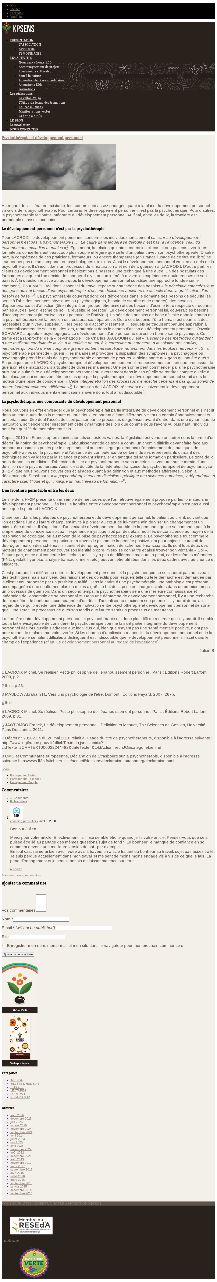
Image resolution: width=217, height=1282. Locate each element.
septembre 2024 (21, 1132)
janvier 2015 (18, 1186)
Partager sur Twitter (23, 775)
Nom (7, 919)
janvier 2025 (18, 1125)
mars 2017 (17, 1166)
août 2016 (17, 1173)
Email (28, 927)
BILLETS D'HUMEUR (24, 1083)
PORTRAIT (17, 1094)
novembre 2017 (21, 1162)
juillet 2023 (17, 1139)
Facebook (16, 13)
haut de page (10, 1240)
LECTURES (18, 1090)
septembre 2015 (21, 1183)
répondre (16, 869)
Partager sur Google (24, 782)
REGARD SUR (20, 1097)
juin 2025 (16, 1122)
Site (5, 936)
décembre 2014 (21, 1190)
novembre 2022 (21, 1149)
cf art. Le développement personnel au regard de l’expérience (101, 642)
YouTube (16, 16)
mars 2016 (17, 1179)
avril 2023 (17, 1145)
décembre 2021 (21, 1156)
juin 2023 (16, 1142)
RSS (13, 5)
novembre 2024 (21, 1128)
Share (6, 769)
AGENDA (16, 1080)
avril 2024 (17, 1135)
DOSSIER (17, 1087)
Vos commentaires (19, 910)
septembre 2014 (21, 1193)
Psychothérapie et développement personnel (42, 137)
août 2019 (17, 1159)
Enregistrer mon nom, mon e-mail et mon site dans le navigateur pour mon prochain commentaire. (95, 945)
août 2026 (17, 1115)
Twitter (15, 9)
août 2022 (17, 1152)
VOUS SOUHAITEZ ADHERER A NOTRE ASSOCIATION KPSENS (51, 1203)
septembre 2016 (21, 1169)
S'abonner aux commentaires (21, 875)
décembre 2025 (21, 1118)
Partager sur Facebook (25, 778)
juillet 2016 (17, 1176)
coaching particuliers (24, 821)
